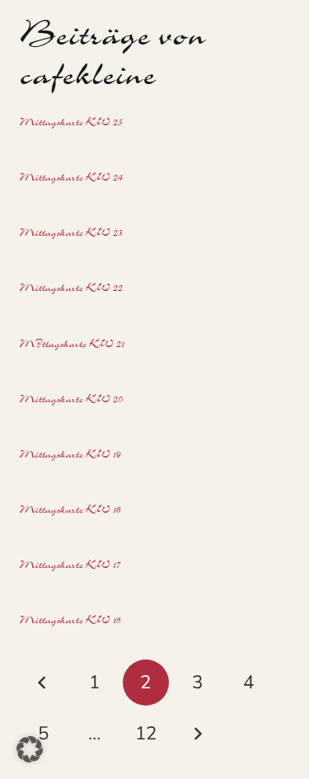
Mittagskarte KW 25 (71, 123)
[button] (29, 749)
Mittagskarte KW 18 (70, 511)
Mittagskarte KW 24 (71, 178)
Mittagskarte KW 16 (70, 621)
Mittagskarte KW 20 (71, 400)
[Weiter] (197, 734)
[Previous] (43, 682)
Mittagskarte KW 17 (70, 566)
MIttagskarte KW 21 (72, 345)
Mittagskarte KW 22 (71, 289)
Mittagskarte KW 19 (70, 455)
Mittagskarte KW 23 (71, 234)
